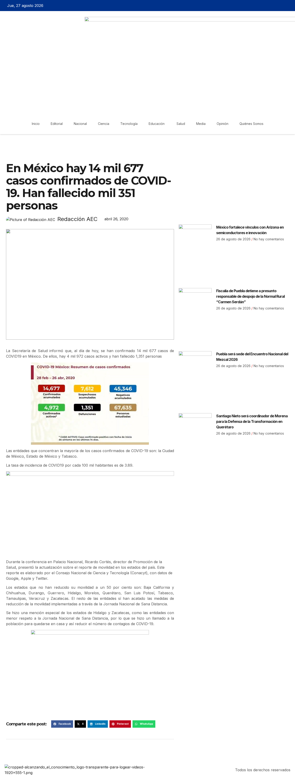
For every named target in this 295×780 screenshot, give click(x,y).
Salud (181, 124)
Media (201, 124)
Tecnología (129, 124)
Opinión (222, 124)
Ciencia (103, 124)
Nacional (80, 124)
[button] (62, 724)
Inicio (36, 124)
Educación (157, 124)
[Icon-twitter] (273, 5)
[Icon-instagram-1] (281, 5)
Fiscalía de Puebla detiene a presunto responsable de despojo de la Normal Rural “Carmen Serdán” (250, 296)
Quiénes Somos (251, 124)
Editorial (57, 124)
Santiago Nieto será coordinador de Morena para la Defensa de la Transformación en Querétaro (252, 421)
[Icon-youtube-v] (289, 5)
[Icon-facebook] (265, 5)
